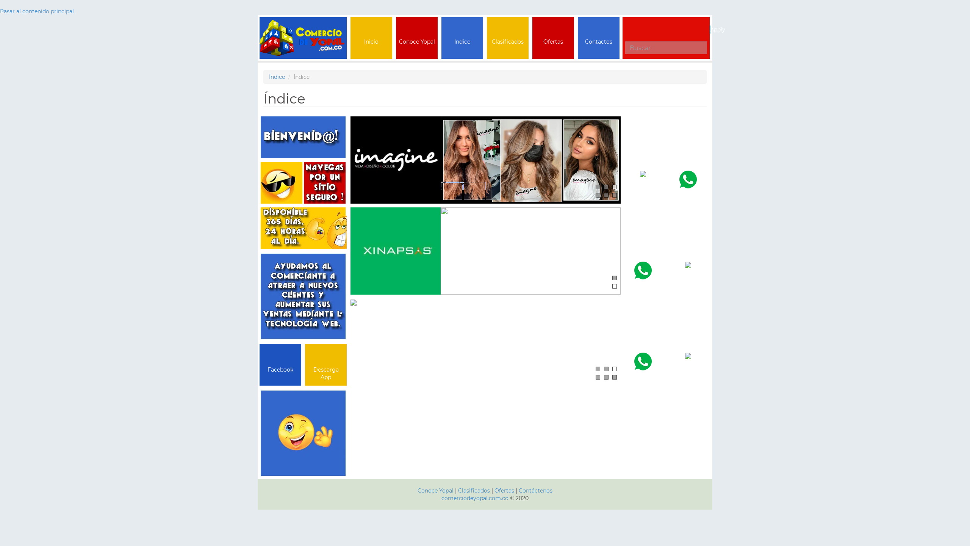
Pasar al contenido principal (37, 11)
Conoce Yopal (436, 490)
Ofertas (504, 490)
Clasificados (474, 490)
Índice (277, 77)
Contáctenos (535, 490)
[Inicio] (303, 26)
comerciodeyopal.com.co (474, 498)
